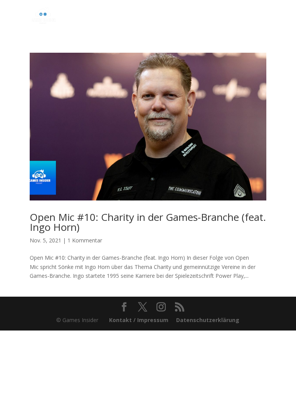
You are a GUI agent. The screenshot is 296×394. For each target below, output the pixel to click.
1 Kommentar (84, 240)
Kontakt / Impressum (138, 320)
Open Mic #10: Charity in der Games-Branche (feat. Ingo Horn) (148, 222)
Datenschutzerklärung (207, 320)
